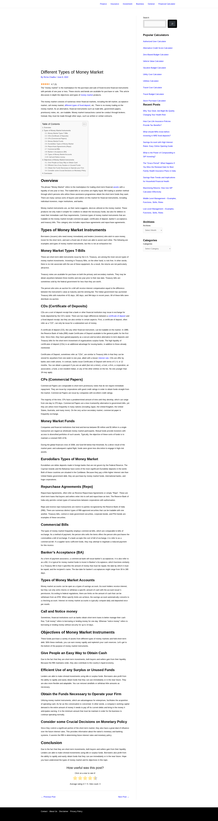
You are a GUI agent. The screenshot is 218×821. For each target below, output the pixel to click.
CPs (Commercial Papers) (57, 138)
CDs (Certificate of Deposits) (58, 136)
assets (116, 187)
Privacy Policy (76, 811)
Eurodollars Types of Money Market (60, 144)
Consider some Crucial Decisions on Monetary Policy (67, 170)
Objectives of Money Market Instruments (59, 160)
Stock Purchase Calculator (154, 101)
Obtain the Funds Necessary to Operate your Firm (66, 168)
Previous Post (48, 797)
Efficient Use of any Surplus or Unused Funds (64, 165)
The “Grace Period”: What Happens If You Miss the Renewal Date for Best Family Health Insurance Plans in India (159, 167)
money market (87, 95)
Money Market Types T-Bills (58, 133)
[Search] (172, 24)
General (151, 4)
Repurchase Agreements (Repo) (59, 146)
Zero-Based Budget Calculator (156, 55)
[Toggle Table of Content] (83, 124)
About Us (53, 811)
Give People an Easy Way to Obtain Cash (63, 162)
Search (146, 18)
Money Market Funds (55, 141)
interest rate (103, 358)
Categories (147, 244)
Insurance (115, 4)
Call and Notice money (57, 157)
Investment (127, 4)
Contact (44, 811)
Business (140, 4)
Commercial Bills (54, 149)
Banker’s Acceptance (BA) (57, 152)
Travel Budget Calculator (153, 94)
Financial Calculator (166, 4)
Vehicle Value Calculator (153, 61)
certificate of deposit (117, 316)
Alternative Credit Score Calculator (158, 48)
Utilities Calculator (151, 81)
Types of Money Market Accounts (60, 154)
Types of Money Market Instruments (57, 130)
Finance (103, 4)
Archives (147, 226)
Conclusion (48, 173)
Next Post (123, 797)
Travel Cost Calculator (152, 88)
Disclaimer (63, 811)
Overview (47, 127)
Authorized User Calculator (154, 41)
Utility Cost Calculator (152, 74)
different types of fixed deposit (77, 105)
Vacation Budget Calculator (154, 68)
